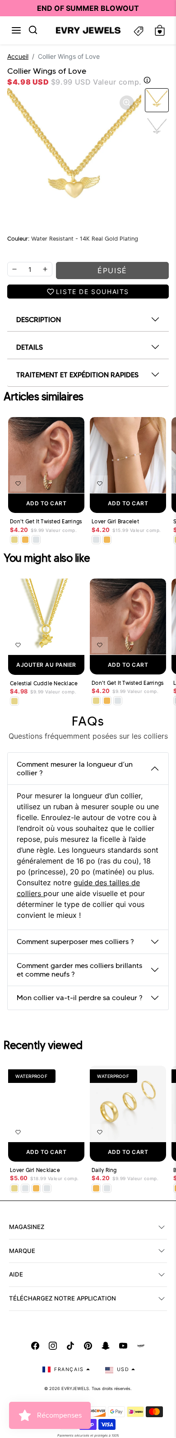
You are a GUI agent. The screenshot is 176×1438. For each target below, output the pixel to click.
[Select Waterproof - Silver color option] (36, 539)
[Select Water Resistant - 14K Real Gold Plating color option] (14, 539)
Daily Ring (104, 1170)
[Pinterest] (88, 1345)
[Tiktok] (70, 1345)
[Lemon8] (140, 1345)
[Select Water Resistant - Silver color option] (96, 539)
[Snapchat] (105, 1345)
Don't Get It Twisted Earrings (46, 521)
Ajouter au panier (46, 664)
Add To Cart (46, 503)
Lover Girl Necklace (35, 1170)
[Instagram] (52, 1345)
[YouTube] (123, 1345)
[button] (16, 30)
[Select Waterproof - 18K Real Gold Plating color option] (25, 539)
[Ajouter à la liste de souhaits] (18, 483)
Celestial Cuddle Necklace (44, 683)
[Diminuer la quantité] (14, 269)
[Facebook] (35, 1345)
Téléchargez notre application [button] (62, 1298)
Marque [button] (22, 1250)
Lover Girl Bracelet (115, 521)
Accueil (17, 56)
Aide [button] (16, 1274)
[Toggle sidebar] (139, 30)
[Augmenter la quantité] (45, 269)
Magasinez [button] (26, 1226)
